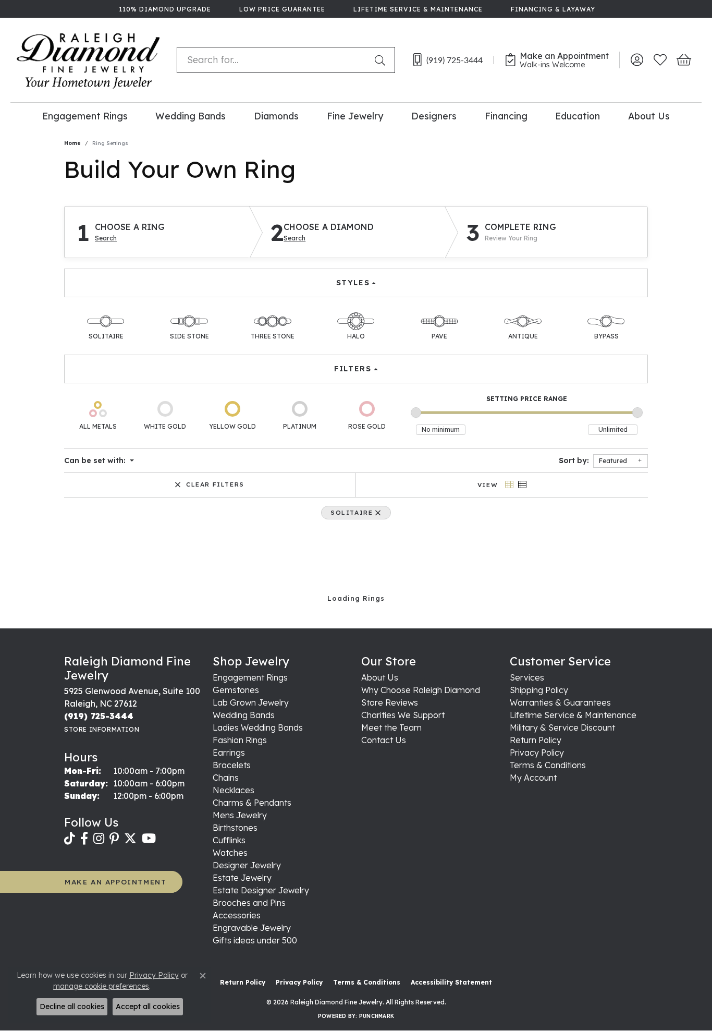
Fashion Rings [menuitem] (240, 740)
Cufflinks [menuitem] (229, 840)
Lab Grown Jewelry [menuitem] (251, 702)
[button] (636, 60)
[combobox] (273, 59)
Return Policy (535, 740)
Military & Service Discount (562, 727)
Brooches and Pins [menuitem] (249, 902)
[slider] (416, 412)
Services (527, 677)
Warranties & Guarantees (560, 702)
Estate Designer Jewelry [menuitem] (261, 890)
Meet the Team (391, 727)
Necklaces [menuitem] (233, 790)
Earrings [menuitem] (229, 752)
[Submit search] (382, 59)
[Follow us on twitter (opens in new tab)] (130, 838)
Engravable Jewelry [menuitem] (252, 928)
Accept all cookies (148, 1006)
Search (106, 238)
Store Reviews (389, 702)
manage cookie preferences (101, 986)
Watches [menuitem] (230, 852)
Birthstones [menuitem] (235, 827)
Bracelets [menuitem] (232, 765)
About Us (649, 116)
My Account (533, 777)
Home (72, 143)
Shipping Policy (539, 690)
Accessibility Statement (451, 982)
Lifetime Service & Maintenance (573, 715)
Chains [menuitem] (226, 777)
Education (577, 116)
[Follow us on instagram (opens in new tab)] (98, 838)
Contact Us (383, 740)
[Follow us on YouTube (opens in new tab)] (149, 838)
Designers (434, 116)
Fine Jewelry (355, 116)
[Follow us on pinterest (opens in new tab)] (114, 838)
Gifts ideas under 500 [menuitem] (255, 940)
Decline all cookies (72, 1006)
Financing (506, 116)
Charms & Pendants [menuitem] (252, 802)
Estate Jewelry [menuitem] (242, 877)
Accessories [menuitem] (237, 915)
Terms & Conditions (548, 765)
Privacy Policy (537, 752)
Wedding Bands (190, 116)
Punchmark (376, 1016)
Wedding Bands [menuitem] (244, 715)
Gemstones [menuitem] (236, 690)
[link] (164, 9)
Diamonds (276, 116)
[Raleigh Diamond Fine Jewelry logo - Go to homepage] (88, 60)
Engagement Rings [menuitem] (250, 677)
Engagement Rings (85, 116)
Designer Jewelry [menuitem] (247, 865)
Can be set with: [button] (96, 460)
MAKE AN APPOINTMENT (115, 881)
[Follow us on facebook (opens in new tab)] (84, 838)
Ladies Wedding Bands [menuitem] (258, 727)
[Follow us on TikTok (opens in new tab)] (69, 838)
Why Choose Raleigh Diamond (420, 690)
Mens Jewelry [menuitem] (240, 815)
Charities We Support (403, 715)
